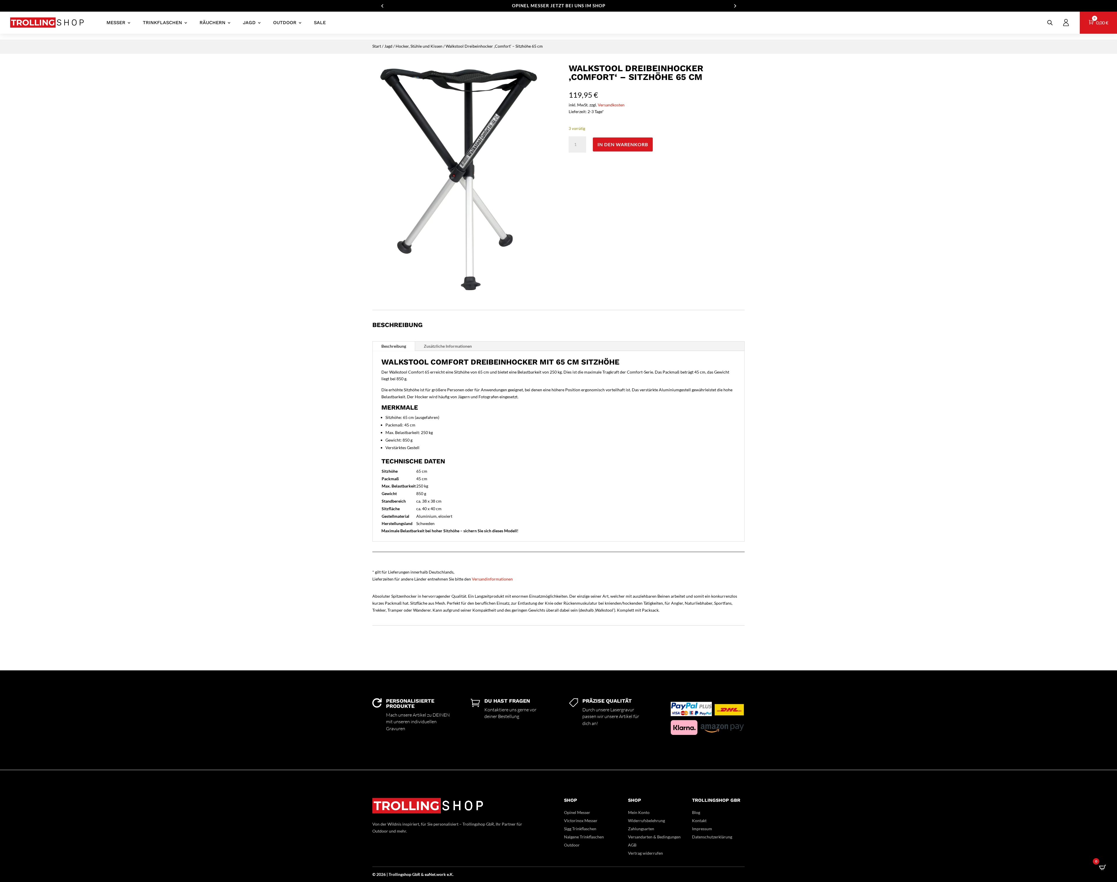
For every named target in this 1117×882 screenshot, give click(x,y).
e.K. (450, 874)
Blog (696, 812)
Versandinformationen (492, 578)
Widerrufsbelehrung (646, 820)
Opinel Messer (577, 812)
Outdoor (284, 22)
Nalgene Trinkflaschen (584, 836)
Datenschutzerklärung (712, 836)
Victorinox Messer (580, 820)
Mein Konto (639, 812)
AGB (632, 844)
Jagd (249, 22)
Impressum (702, 828)
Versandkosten (611, 104)
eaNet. (430, 874)
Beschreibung (393, 346)
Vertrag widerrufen (645, 853)
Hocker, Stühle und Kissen (419, 46)
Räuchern (212, 22)
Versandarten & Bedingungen (654, 836)
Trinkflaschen (162, 22)
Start (376, 46)
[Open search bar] (1050, 22)
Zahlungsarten (641, 828)
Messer (115, 22)
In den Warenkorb (622, 144)
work (441, 874)
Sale (320, 22)
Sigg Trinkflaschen (580, 828)
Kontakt (699, 820)
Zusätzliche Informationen (448, 346)
